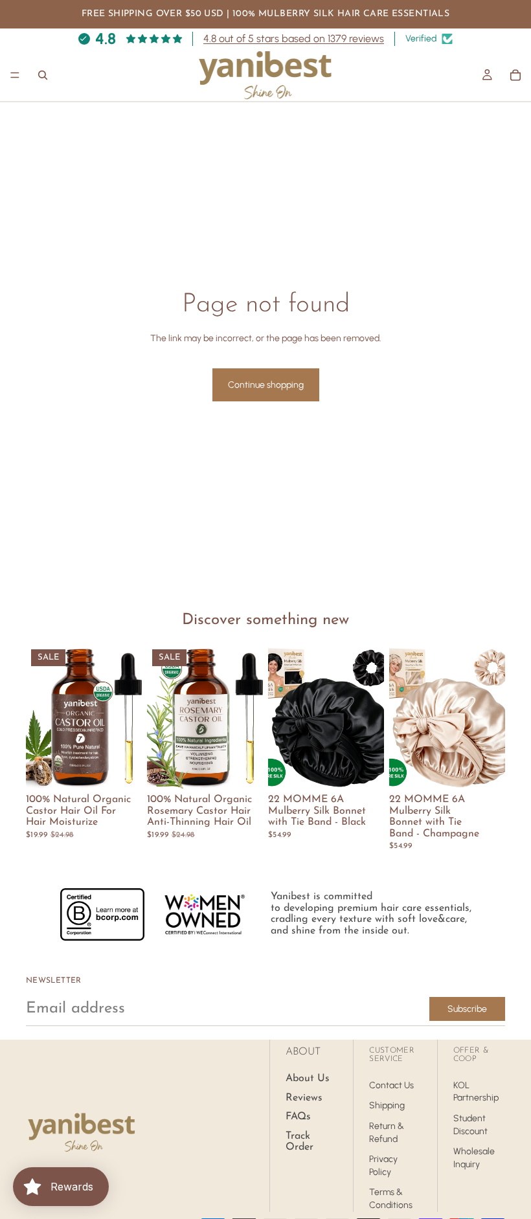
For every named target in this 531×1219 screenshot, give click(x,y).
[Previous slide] (161, 716)
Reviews (304, 1098)
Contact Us (391, 1085)
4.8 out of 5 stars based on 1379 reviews (293, 38)
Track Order (299, 1142)
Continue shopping (266, 384)
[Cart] (515, 75)
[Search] (42, 75)
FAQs (298, 1117)
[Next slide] (248, 716)
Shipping (387, 1106)
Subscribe (467, 1008)
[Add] (121, 769)
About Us (308, 1078)
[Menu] (15, 75)
